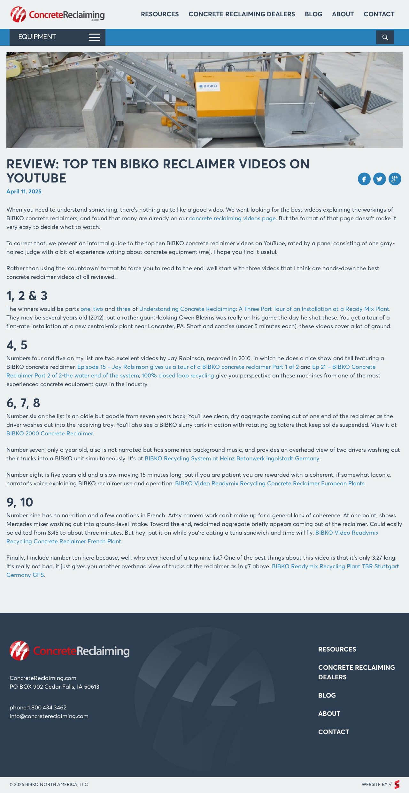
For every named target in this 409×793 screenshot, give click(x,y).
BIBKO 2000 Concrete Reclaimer (49, 434)
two (98, 309)
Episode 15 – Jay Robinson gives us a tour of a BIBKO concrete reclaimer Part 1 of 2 (188, 367)
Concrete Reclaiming (58, 14)
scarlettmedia (397, 784)
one (85, 309)
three (124, 309)
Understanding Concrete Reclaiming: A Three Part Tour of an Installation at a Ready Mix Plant (264, 309)
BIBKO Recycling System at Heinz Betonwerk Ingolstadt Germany (232, 459)
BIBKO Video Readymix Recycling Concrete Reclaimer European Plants (270, 484)
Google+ (395, 179)
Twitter (379, 179)
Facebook (364, 179)
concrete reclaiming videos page (232, 219)
